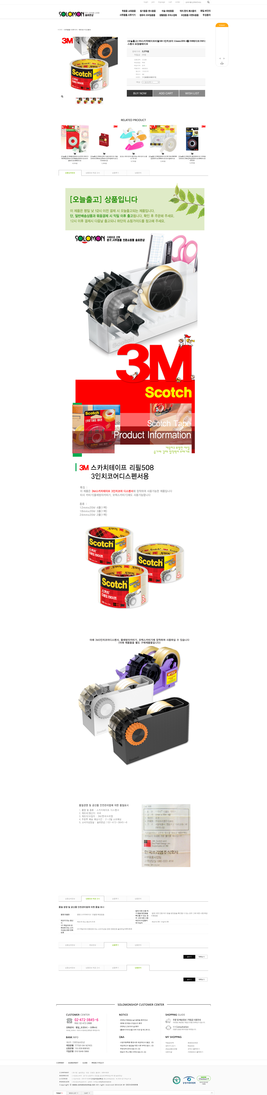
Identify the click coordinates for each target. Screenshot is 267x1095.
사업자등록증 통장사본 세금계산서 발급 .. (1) (137, 1042)
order (177, 2)
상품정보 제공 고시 (93, 173)
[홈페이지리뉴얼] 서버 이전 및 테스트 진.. (135, 1030)
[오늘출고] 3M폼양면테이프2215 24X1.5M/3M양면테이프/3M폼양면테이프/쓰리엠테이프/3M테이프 (74, 158)
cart (170, 2)
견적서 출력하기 (194, 1049)
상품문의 (138, 173)
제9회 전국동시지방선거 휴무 (131, 1023)
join (153, 2)
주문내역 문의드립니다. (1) (130, 1049)
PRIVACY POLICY (98, 1063)
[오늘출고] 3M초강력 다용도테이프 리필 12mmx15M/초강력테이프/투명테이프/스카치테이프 (104, 158)
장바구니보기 (170, 1046)
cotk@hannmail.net (104, 1082)
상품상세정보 (70, 173)
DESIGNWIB (132, 1085)
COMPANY (60, 1063)
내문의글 (168, 1052)
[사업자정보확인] (97, 1079)
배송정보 (92, 945)
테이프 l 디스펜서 (85, 29)
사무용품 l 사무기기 (70, 29)
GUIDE (84, 1063)
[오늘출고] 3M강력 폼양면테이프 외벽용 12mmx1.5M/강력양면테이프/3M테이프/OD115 (192, 158)
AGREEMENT (73, 1063)
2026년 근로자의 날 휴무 (129, 1026)
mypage (161, 2)
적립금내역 (169, 1043)
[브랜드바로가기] (150, 77)
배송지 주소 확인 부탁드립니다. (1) (133, 1052)
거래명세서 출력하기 (195, 1052)
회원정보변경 (193, 1043)
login (146, 2)
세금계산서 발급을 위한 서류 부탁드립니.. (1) (137, 1046)
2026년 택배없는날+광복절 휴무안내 (134, 1020)
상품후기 (115, 173)
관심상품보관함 (171, 1049)
